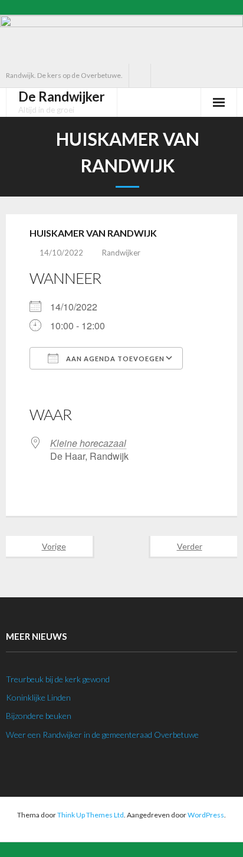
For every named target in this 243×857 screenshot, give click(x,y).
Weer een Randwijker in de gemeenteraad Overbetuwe (102, 735)
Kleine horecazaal (88, 443)
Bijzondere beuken (38, 716)
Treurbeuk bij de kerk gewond (58, 679)
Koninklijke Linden (38, 697)
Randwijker (121, 252)
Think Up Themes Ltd (90, 814)
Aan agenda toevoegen (114, 358)
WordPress (206, 814)
